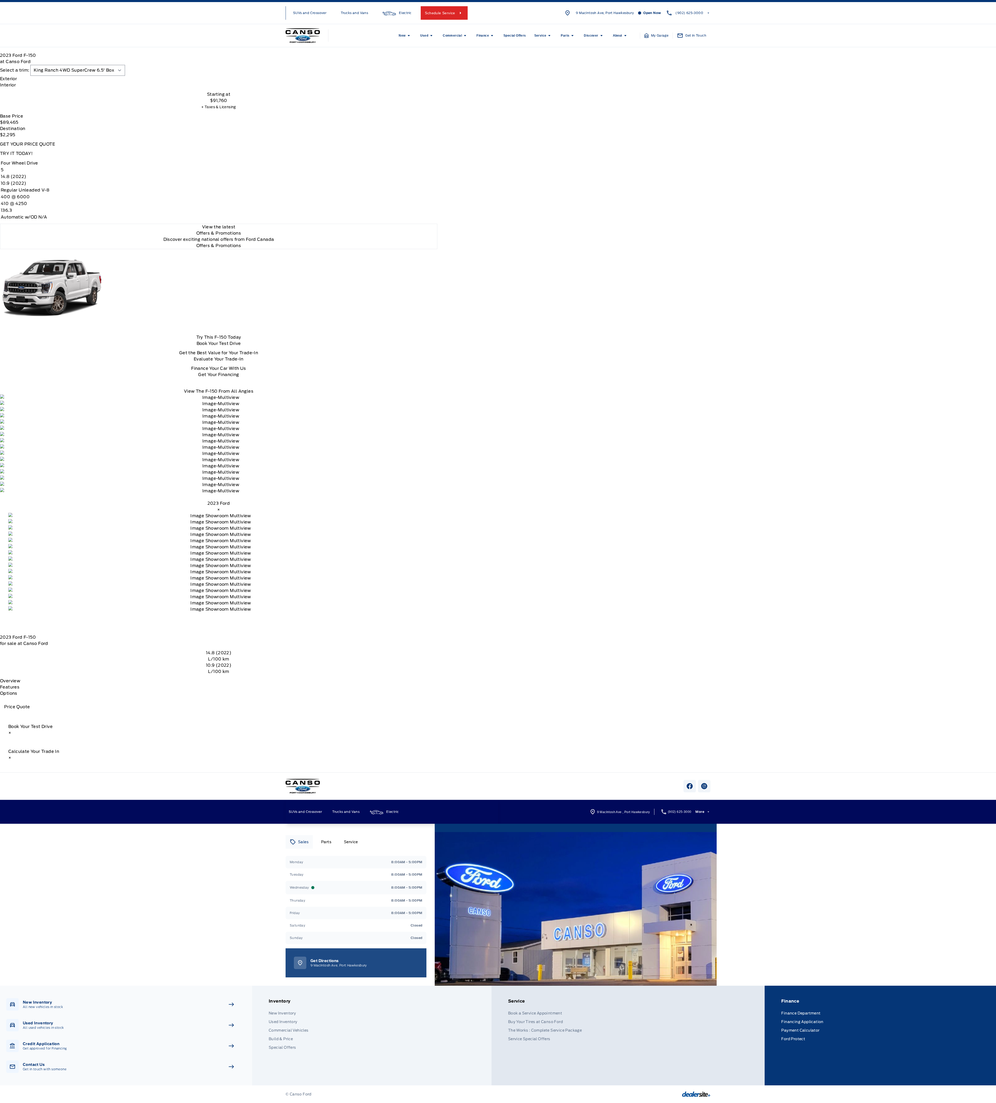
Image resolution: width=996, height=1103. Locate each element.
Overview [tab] (10, 680)
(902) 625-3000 (689, 13)
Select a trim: (14, 70)
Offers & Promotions (218, 245)
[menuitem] (405, 35)
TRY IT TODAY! (16, 153)
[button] (656, 35)
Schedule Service (440, 13)
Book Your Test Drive (219, 343)
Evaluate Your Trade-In (219, 359)
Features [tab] (9, 687)
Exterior (8, 78)
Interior (8, 85)
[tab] (218, 79)
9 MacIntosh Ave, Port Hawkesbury (605, 13)
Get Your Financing (218, 374)
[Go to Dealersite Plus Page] (696, 1094)
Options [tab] (8, 693)
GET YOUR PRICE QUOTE (27, 144)
